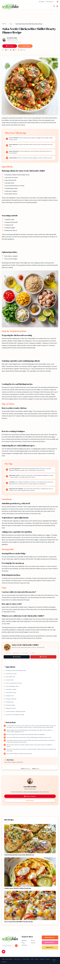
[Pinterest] (3, 951)
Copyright (42, 959)
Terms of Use (17, 959)
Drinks (23, 942)
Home (5, 23)
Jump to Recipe (26, 46)
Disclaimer (47, 959)
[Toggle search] (54, 6)
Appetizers (24, 940)
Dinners (11, 23)
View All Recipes (30, 800)
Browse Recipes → (50, 942)
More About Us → (50, 937)
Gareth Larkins (13, 38)
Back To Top (54, 960)
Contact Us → (50, 947)
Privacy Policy (26, 959)
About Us (42, 1)
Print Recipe (18, 656)
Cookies (36, 959)
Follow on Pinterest (31, 796)
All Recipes (24, 945)
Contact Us (50, 1)
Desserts (33, 942)
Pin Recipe (10, 46)
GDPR (32, 959)
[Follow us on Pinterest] (57, 1)
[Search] (16, 945)
